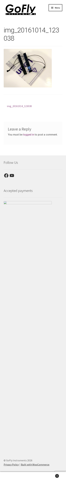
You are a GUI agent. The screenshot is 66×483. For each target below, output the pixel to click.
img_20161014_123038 (19, 106)
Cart (51, 474)
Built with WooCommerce (35, 464)
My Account (11, 477)
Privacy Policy (11, 464)
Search (33, 477)
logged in (28, 134)
